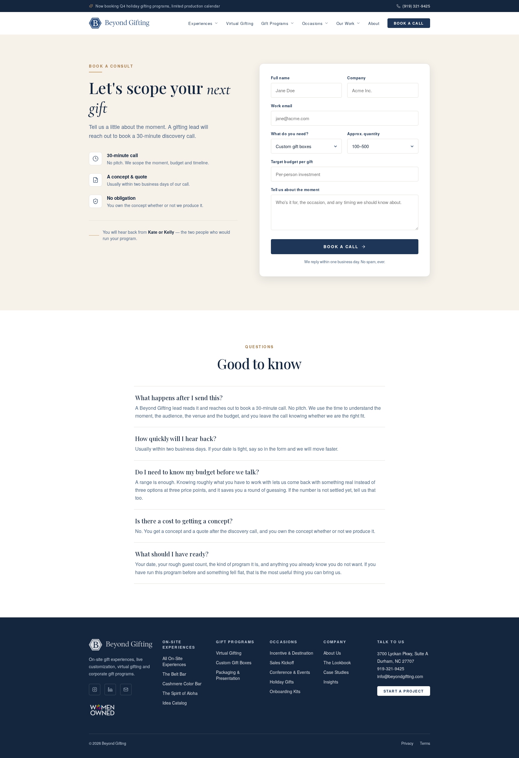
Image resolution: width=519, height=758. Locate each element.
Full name (280, 78)
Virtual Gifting (239, 23)
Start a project (404, 691)
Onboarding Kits (285, 691)
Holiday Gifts (282, 682)
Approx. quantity (363, 133)
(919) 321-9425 (416, 6)
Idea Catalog (174, 703)
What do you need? (290, 133)
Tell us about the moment (295, 189)
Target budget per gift (292, 161)
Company (356, 78)
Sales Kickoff (282, 662)
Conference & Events (290, 672)
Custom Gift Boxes (233, 662)
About (374, 23)
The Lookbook (337, 662)
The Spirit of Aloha (180, 693)
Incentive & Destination (291, 653)
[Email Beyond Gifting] (126, 689)
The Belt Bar (174, 674)
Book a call (409, 23)
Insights (330, 682)
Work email (281, 105)
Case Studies (336, 672)
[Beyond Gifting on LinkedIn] (110, 689)
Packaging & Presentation (228, 675)
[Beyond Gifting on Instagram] (94, 689)
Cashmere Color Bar (182, 683)
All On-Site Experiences (174, 661)
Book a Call (340, 246)
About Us (332, 653)
